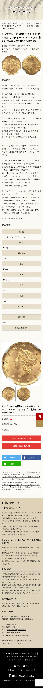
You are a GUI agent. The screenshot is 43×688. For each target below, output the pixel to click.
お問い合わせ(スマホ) (21, 446)
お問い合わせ (29, 660)
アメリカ (21, 49)
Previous (3, 362)
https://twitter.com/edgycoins (18, 635)
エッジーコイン (21, 12)
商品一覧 (15, 653)
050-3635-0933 (11, 624)
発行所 (15, 49)
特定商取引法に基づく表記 (28, 656)
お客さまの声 (32, 653)
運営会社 (15, 656)
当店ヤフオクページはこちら (11, 643)
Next (39, 362)
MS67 (6, 52)
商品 (33, 49)
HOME (8, 653)
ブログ (8, 656)
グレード (28, 49)
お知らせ (23, 653)
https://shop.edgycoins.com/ (16, 630)
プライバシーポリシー (16, 660)
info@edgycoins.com (13, 632)
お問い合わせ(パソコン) (21, 438)
